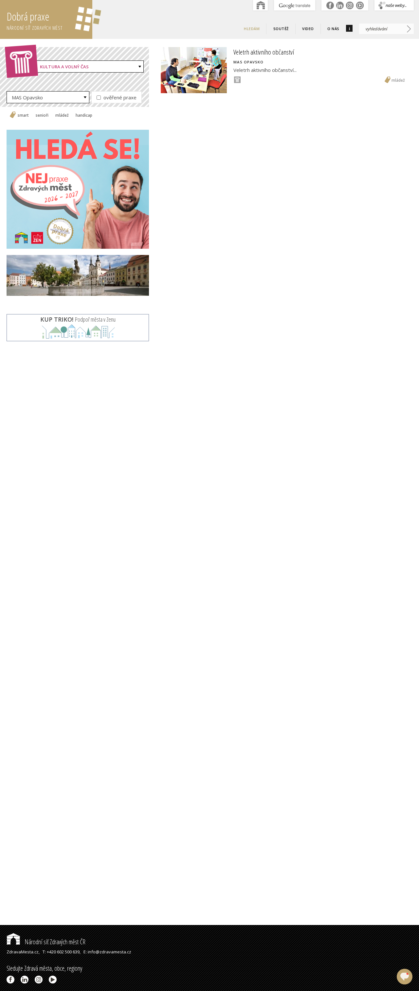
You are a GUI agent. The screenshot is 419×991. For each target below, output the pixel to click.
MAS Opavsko (27, 97)
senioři (42, 115)
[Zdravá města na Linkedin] (26, 979)
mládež (62, 115)
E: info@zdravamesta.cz (107, 952)
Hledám (252, 28)
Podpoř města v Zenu (78, 319)
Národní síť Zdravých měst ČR (54, 941)
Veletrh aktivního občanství (263, 52)
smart (23, 115)
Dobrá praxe (35, 20)
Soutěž (281, 28)
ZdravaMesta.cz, (23, 952)
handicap (84, 115)
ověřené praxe (119, 97)
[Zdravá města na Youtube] (54, 979)
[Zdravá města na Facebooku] (12, 979)
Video (308, 28)
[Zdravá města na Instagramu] (40, 979)
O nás (333, 28)
